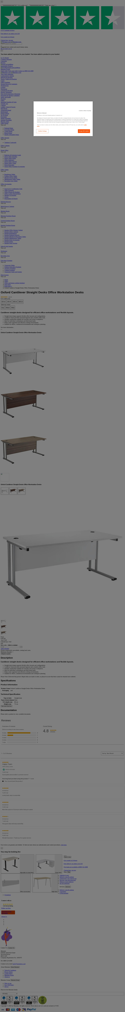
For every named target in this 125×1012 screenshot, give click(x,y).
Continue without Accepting (85, 110)
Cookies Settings (42, 131)
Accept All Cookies (84, 131)
